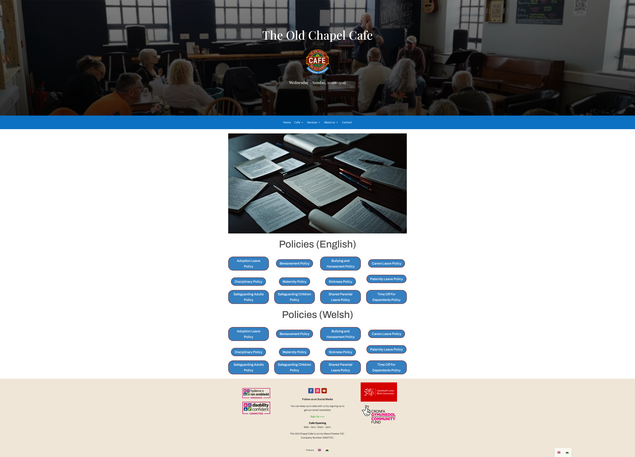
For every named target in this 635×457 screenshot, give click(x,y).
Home (287, 122)
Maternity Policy (294, 281)
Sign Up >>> (317, 416)
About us (329, 122)
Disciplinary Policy (248, 281)
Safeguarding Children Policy (294, 297)
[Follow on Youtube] (324, 390)
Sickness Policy (340, 281)
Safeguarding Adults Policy (248, 297)
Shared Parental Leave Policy (340, 297)
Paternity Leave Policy (386, 279)
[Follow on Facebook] (311, 390)
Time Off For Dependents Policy (386, 297)
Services (312, 122)
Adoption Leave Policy (248, 263)
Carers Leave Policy (386, 263)
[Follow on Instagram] (317, 390)
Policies (310, 450)
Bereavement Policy (294, 263)
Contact (347, 122)
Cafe (297, 122)
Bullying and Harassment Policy (341, 263)
